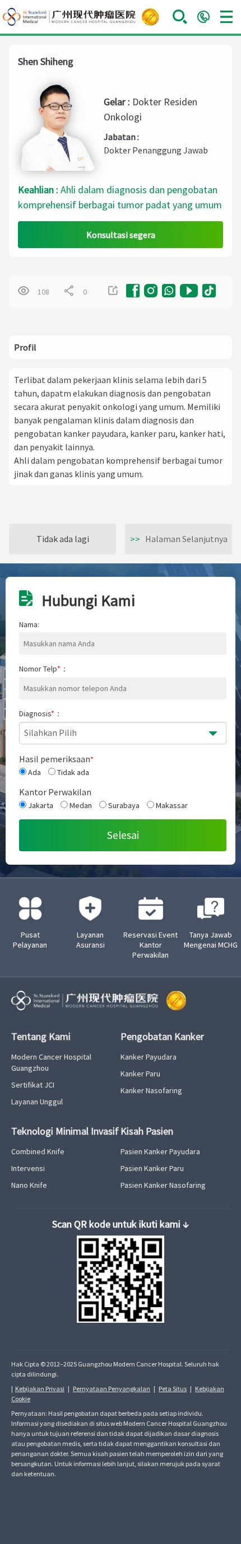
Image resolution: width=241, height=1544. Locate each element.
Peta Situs (173, 1388)
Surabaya (123, 805)
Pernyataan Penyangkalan (111, 1388)
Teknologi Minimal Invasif (65, 1131)
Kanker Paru (140, 1074)
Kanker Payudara (149, 1057)
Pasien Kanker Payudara (160, 1151)
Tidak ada (72, 772)
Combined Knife (37, 1151)
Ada (33, 772)
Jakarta (39, 805)
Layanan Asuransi (90, 940)
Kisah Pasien (147, 1131)
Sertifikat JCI (32, 1085)
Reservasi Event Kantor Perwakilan (150, 945)
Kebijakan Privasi (39, 1388)
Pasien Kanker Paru (152, 1168)
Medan (80, 805)
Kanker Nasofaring (151, 1090)
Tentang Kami (41, 1036)
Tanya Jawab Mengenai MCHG (211, 940)
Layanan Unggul (37, 1102)
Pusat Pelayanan (30, 940)
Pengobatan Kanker (162, 1036)
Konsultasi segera (120, 234)
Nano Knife (29, 1185)
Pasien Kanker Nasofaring (163, 1185)
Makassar (171, 805)
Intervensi (28, 1168)
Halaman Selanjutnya (179, 538)
